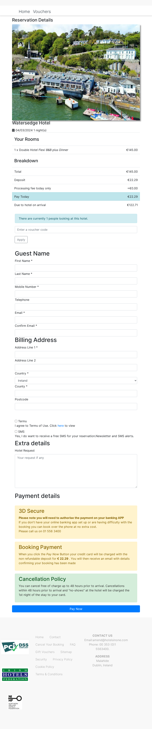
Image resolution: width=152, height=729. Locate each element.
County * (21, 386)
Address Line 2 (25, 360)
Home (39, 637)
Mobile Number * (27, 287)
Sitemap (66, 652)
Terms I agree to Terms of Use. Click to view (45, 423)
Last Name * (23, 274)
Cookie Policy (44, 667)
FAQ (72, 644)
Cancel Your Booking (49, 644)
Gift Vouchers (44, 652)
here (61, 425)
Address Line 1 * (26, 347)
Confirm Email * (26, 326)
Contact (55, 637)
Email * (20, 313)
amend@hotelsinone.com (110, 640)
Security (41, 659)
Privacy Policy (62, 659)
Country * (22, 373)
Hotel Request (25, 450)
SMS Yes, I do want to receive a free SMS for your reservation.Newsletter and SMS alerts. (74, 434)
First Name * (23, 261)
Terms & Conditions (48, 674)
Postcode (21, 399)
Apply (21, 239)
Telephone (22, 300)
